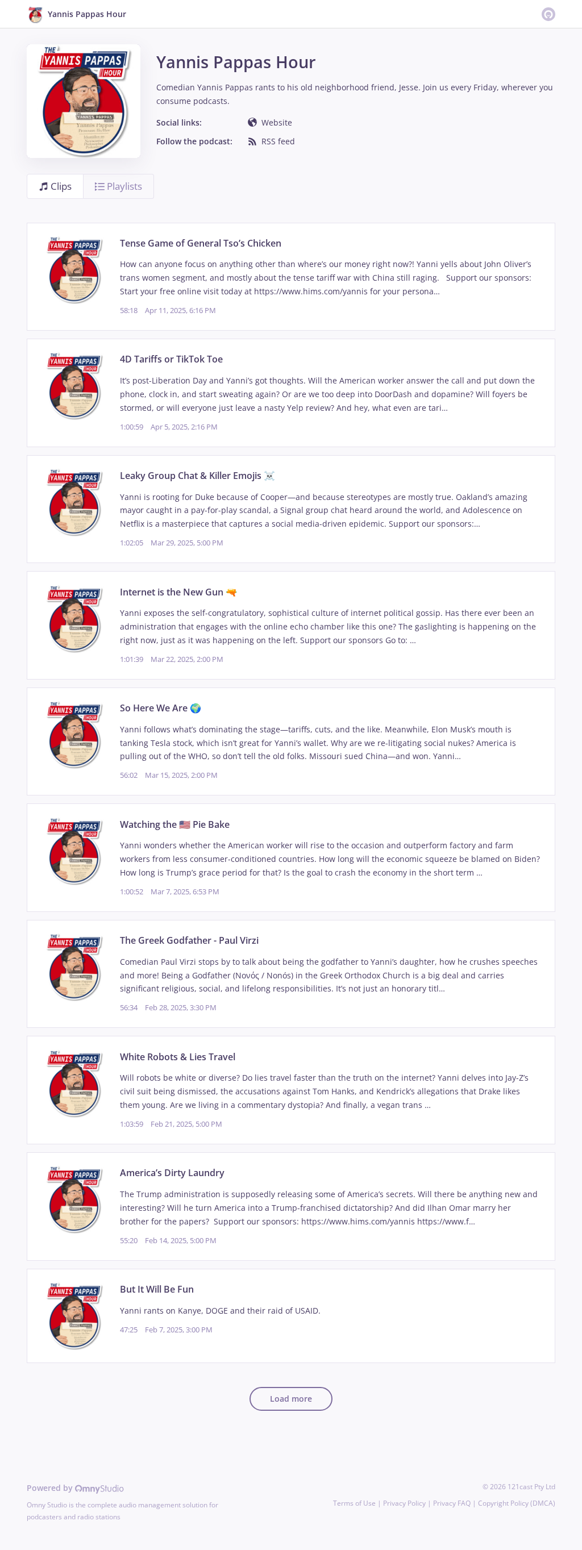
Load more (291, 1398)
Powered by (51, 1487)
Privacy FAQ (452, 1503)
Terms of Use (354, 1503)
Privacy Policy (404, 1503)
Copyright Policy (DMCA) (516, 1503)
